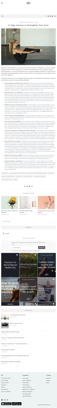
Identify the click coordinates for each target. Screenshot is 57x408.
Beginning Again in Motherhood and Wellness (11, 361)
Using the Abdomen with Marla (13, 161)
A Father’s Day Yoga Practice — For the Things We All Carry (14, 343)
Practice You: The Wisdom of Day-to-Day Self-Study (12, 337)
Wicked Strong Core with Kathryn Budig (16, 104)
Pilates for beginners (27, 391)
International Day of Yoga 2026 (7, 349)
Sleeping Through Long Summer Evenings (10, 331)
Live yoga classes (26, 393)
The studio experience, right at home (17, 315)
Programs (48, 378)
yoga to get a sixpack (7, 179)
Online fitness (25, 384)
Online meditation (26, 380)
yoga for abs (19, 176)
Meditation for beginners (28, 389)
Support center (5, 382)
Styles (47, 382)
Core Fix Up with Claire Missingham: (15, 115)
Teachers (48, 380)
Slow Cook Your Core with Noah (14, 92)
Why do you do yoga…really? (16, 323)
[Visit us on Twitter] (2, 400)
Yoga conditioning (26, 396)
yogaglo (15, 179)
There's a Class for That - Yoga (28, 22)
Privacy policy (4, 389)
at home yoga (5, 173)
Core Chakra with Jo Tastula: (13, 141)
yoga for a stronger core (8, 176)
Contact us (3, 384)
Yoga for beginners (27, 387)
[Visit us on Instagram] (5, 400)
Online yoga (25, 378)
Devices (3, 387)
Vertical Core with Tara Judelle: (13, 155)
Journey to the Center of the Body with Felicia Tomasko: (20, 130)
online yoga (51, 173)
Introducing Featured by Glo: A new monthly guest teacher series (15, 355)
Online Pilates (25, 382)
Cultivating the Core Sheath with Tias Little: (17, 83)
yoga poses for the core (39, 176)
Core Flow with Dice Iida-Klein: (13, 121)
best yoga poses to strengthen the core (37, 173)
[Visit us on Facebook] (7, 400)
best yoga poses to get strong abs (17, 173)
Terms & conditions (6, 391)
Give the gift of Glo (6, 378)
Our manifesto (4, 380)
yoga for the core (27, 176)
